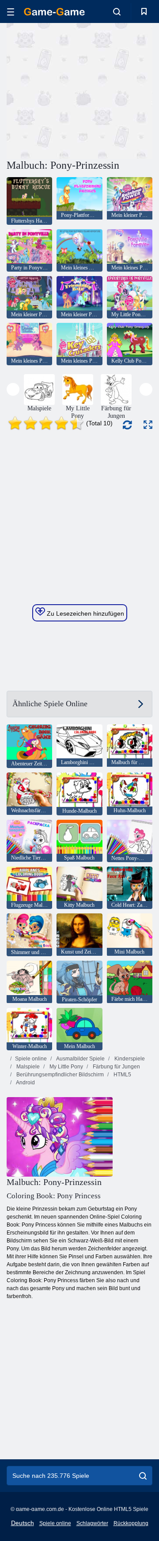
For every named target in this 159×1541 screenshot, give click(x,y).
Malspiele (27, 1067)
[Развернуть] (148, 424)
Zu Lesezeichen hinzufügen (84, 613)
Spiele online (31, 1059)
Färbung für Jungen (115, 1067)
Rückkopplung (131, 1523)
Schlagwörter (92, 1523)
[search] (142, 1475)
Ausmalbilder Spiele (80, 1059)
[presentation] (13, 389)
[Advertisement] (119, 89)
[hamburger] (11, 11)
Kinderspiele (129, 1059)
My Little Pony (65, 1067)
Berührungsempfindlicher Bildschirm (59, 1075)
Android (25, 1082)
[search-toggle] (116, 11)
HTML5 (121, 1075)
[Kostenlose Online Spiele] (54, 11)
